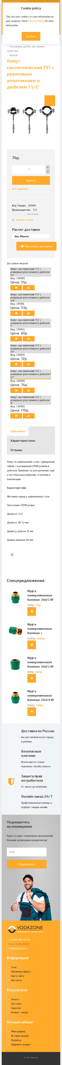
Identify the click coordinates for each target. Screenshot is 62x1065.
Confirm (31, 36)
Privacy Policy (36, 21)
